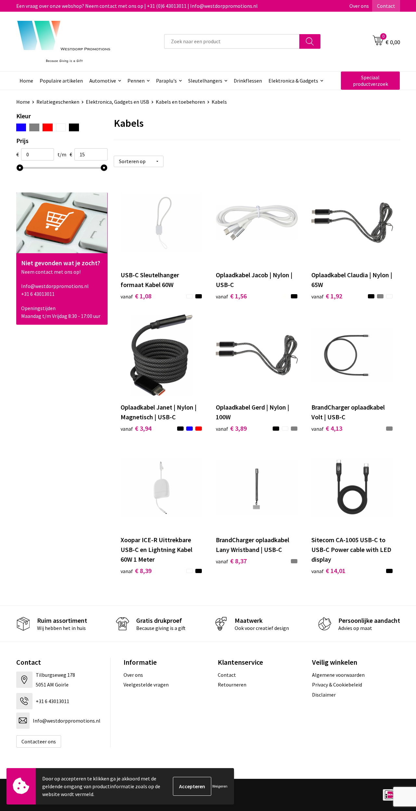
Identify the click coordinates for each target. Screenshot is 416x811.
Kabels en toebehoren (180, 101)
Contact (386, 6)
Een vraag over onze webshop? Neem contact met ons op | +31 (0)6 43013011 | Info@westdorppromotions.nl (137, 6)
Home (26, 80)
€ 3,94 (136, 428)
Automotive (102, 80)
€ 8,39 (136, 571)
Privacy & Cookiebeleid (337, 684)
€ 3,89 (231, 428)
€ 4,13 (326, 428)
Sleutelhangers (205, 80)
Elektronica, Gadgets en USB (117, 101)
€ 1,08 (136, 296)
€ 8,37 (231, 561)
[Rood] (47, 127)
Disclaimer (324, 694)
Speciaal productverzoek (370, 80)
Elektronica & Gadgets (293, 80)
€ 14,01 (328, 571)
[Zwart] (74, 127)
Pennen (136, 80)
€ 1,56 (231, 296)
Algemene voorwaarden (338, 675)
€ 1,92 (326, 296)
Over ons (359, 6)
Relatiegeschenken (57, 101)
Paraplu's (166, 80)
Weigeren (220, 786)
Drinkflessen (248, 80)
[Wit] (61, 127)
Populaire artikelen (61, 80)
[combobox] (232, 41)
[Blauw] (21, 127)
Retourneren (232, 684)
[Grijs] (34, 127)
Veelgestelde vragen (146, 684)
